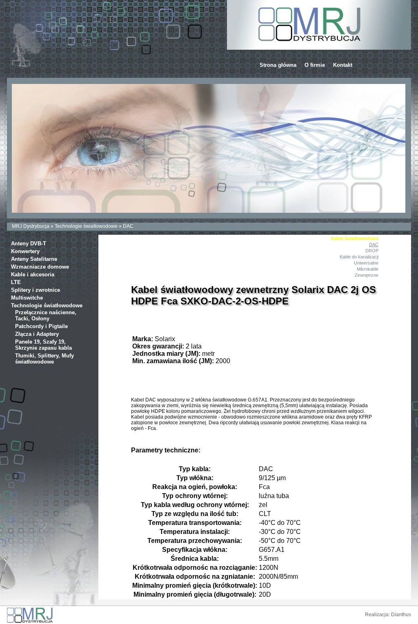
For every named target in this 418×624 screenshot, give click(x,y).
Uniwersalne (366, 262)
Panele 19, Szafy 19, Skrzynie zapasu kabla (43, 345)
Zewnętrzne (366, 275)
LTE (16, 282)
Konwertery (25, 251)
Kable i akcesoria (32, 274)
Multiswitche (27, 298)
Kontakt (342, 65)
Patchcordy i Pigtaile (41, 326)
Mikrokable (367, 269)
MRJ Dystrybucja (30, 226)
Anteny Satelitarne (34, 259)
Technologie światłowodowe (86, 226)
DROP (371, 250)
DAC (128, 226)
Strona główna (278, 65)
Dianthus (401, 614)
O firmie (315, 65)
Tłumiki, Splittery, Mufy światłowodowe (44, 359)
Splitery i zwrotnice (35, 290)
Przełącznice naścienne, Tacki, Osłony (45, 315)
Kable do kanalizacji (359, 256)
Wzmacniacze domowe (40, 267)
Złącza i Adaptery (37, 334)
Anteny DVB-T (28, 243)
